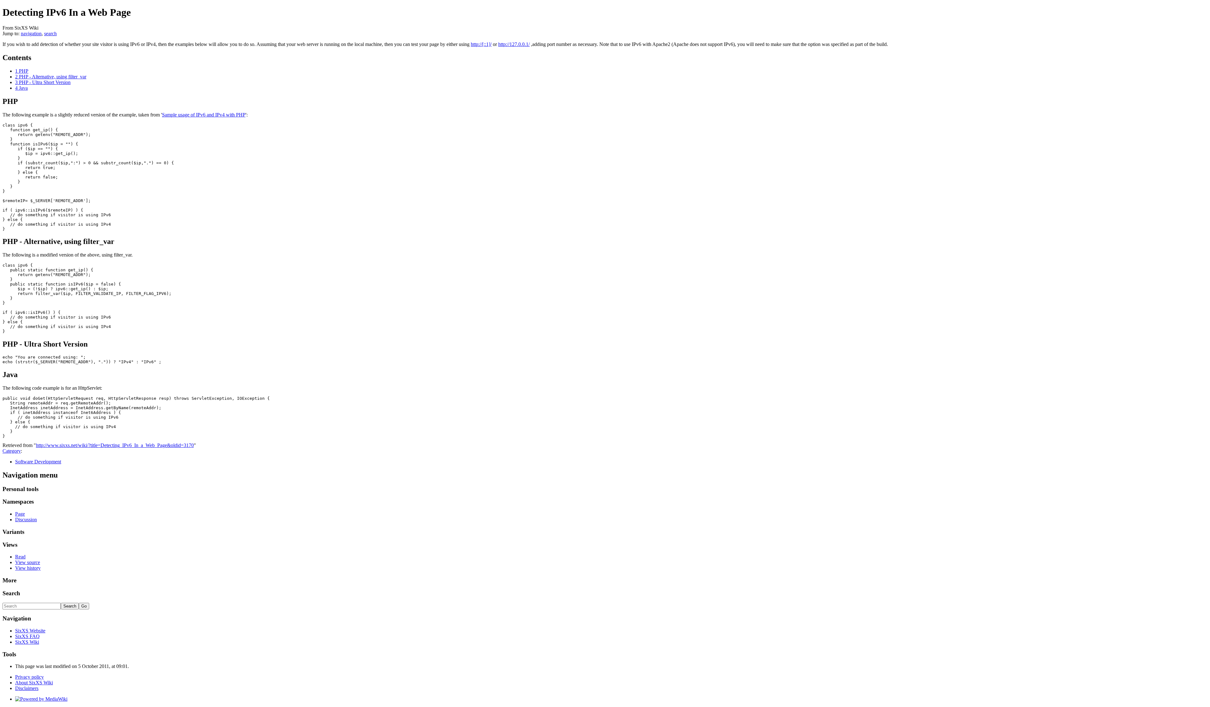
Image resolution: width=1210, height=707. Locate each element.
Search (11, 593)
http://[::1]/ (481, 44)
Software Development (38, 461)
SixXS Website (30, 630)
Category (12, 451)
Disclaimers (26, 688)
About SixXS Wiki (34, 682)
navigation (31, 33)
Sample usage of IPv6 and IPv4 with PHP (203, 114)
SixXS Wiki (27, 642)
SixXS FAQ (27, 636)
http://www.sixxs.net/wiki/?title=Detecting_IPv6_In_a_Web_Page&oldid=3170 (115, 445)
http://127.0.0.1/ (514, 44)
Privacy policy (29, 677)
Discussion (26, 519)
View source (27, 562)
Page (20, 514)
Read (20, 556)
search (50, 33)
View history (28, 568)
